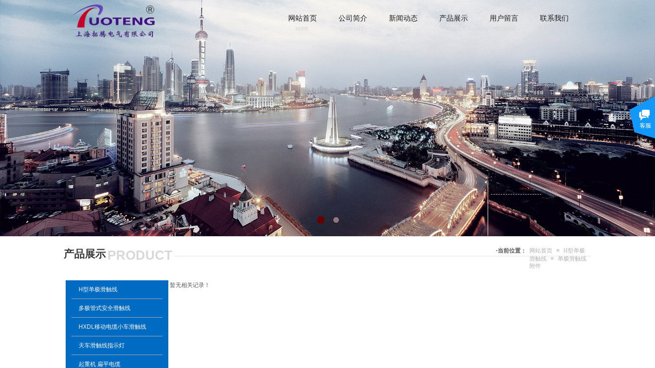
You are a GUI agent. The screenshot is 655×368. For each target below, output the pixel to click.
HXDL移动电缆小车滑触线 (112, 326)
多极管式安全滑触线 (104, 308)
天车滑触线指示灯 (102, 345)
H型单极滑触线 (98, 289)
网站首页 (540, 250)
